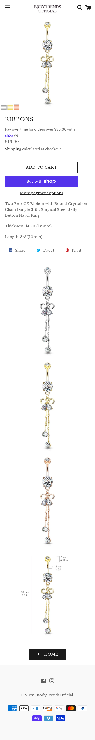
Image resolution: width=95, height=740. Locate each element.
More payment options (41, 193)
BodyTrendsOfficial (55, 695)
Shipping (13, 149)
